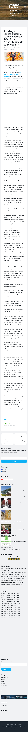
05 (10, 593)
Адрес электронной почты (8, 661)
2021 (2, 603)
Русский (5, 479)
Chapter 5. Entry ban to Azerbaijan (9, 549)
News (12, 49)
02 (5, 593)
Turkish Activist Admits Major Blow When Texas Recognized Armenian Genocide (20, 437)
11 (18, 601)
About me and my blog (6, 448)
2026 (2, 593)
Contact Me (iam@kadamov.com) (10, 726)
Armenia (5, 425)
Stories (2, 691)
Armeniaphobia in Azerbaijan (9, 452)
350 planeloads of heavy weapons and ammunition (12, 74)
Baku (14, 425)
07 (13, 593)
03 (7, 593)
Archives (3, 679)
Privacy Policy (4, 705)
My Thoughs (4, 685)
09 (15, 595)
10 (17, 595)
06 (11, 593)
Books (2, 681)
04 (8, 593)
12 (19, 595)
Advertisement (4, 677)
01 (4, 593)
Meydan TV (3, 683)
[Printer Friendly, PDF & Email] (7, 423)
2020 (2, 605)
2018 (2, 609)
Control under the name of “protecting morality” (12, 582)
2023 (2, 599)
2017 (2, 611)
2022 (2, 601)
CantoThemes (14, 729)
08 (14, 595)
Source (5, 419)
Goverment (6, 427)
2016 (2, 613)
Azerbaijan (10, 425)
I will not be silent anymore (14, 7)
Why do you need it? (16, 529)
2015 (2, 615)
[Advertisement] (14, 111)
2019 (2, 607)
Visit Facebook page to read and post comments (13, 450)
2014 (2, 617)
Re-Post (3, 689)
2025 (2, 595)
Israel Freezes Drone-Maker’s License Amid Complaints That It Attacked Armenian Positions (7, 438)
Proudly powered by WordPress (14, 724)
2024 (2, 597)
